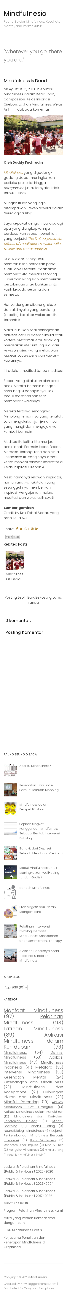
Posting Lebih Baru (20, 597)
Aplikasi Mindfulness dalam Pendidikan (33, 1111)
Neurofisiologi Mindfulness (24, 1130)
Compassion (14, 99)
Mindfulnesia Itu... (17, 1203)
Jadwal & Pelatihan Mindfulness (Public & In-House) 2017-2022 (29, 1193)
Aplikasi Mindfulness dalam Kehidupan (33, 1040)
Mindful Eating (43, 1126)
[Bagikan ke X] (14, 537)
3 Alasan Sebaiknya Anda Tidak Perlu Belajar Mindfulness (39, 956)
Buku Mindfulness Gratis (23, 1230)
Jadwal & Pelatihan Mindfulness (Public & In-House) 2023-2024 (29, 1181)
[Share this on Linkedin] (36, 529)
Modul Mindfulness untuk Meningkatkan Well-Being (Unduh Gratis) (39, 872)
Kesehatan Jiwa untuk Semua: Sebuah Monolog (39, 787)
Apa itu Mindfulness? (35, 766)
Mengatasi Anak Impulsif (21, 1145)
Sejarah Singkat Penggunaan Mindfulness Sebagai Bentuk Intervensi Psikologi (39, 831)
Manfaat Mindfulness (33, 1010)
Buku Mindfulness (43, 1140)
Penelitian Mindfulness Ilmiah (25, 1155)
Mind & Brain (54, 1145)
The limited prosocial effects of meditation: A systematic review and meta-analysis (33, 243)
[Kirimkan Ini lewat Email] (7, 537)
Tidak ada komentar (32, 109)
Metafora (43, 1067)
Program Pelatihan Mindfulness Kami (33, 1210)
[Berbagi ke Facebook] (18, 537)
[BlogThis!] (11, 537)
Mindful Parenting (21, 1101)
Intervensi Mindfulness (27, 1072)
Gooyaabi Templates (39, 1288)
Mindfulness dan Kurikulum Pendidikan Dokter (33, 1118)
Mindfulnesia (25, 13)
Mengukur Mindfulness (24, 1150)
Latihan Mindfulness (34, 104)
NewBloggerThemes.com (38, 1284)
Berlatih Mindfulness (34, 887)
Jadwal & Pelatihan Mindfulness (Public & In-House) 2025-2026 (29, 1169)
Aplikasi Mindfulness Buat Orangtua (33, 1104)
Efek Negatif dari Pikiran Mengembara (37, 909)
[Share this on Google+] (27, 529)
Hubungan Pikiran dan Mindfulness (33, 1094)
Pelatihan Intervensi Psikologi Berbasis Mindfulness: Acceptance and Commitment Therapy (40, 933)
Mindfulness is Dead (25, 80)
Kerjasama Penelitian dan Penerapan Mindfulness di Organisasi (24, 1242)
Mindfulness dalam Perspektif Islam (34, 806)
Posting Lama (50, 597)
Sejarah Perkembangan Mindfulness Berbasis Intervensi (33, 1135)
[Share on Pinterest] (32, 529)
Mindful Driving (54, 1150)
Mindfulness (13, 172)
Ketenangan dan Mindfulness (33, 1082)
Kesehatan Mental (25, 1077)
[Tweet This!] (21, 529)
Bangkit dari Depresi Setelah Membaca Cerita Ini (41, 850)
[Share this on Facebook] (17, 529)
